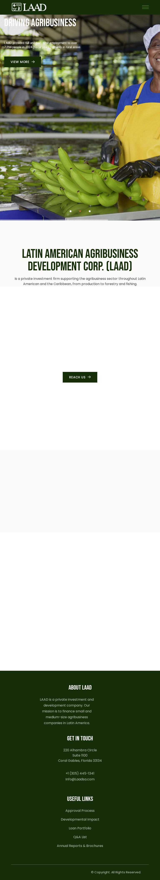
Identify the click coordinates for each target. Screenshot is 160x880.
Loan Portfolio (80, 828)
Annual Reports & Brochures (80, 845)
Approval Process (80, 810)
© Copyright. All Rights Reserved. (116, 872)
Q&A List (80, 837)
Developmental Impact (80, 819)
